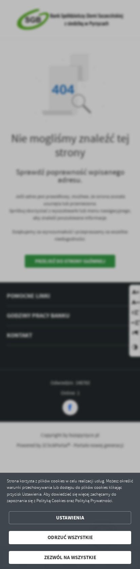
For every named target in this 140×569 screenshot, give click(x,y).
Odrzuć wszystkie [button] (70, 537)
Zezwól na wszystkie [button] (70, 557)
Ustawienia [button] (70, 517)
